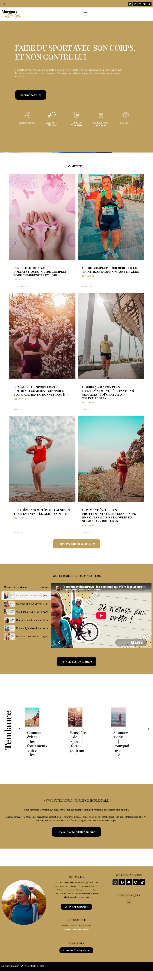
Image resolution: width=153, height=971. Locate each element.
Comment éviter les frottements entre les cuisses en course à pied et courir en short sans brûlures (109, 515)
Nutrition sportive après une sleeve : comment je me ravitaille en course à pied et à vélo (29, 603)
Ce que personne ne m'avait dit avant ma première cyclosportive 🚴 (29, 595)
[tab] (26, 596)
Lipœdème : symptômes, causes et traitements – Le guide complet (41, 511)
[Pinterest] (144, 4)
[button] (86, 13)
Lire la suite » (20, 279)
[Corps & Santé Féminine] (52, 114)
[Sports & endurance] (27, 114)
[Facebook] (135, 4)
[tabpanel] (101, 615)
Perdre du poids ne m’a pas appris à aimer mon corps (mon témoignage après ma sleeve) (29, 636)
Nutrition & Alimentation (76, 124)
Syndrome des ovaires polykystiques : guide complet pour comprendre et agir (40, 271)
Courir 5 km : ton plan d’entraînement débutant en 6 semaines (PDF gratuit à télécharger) (108, 392)
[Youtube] (139, 4)
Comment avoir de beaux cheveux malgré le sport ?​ (121, 750)
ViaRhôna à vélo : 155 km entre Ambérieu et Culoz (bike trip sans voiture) (29, 611)
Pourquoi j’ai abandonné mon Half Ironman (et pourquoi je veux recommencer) (28, 628)
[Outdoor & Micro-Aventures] (101, 114)
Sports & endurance (27, 123)
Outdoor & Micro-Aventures (101, 124)
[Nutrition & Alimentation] (76, 114)
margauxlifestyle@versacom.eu (76, 929)
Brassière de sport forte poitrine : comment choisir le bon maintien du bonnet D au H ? (40, 390)
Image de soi (125, 123)
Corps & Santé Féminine (52, 124)
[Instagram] (130, 4)
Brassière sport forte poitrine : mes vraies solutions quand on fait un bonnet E (29, 620)
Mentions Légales (35, 965)
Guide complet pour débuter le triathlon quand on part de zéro (110, 269)
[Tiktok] (149, 4)
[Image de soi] (125, 114)
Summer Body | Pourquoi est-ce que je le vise (78, 750)
